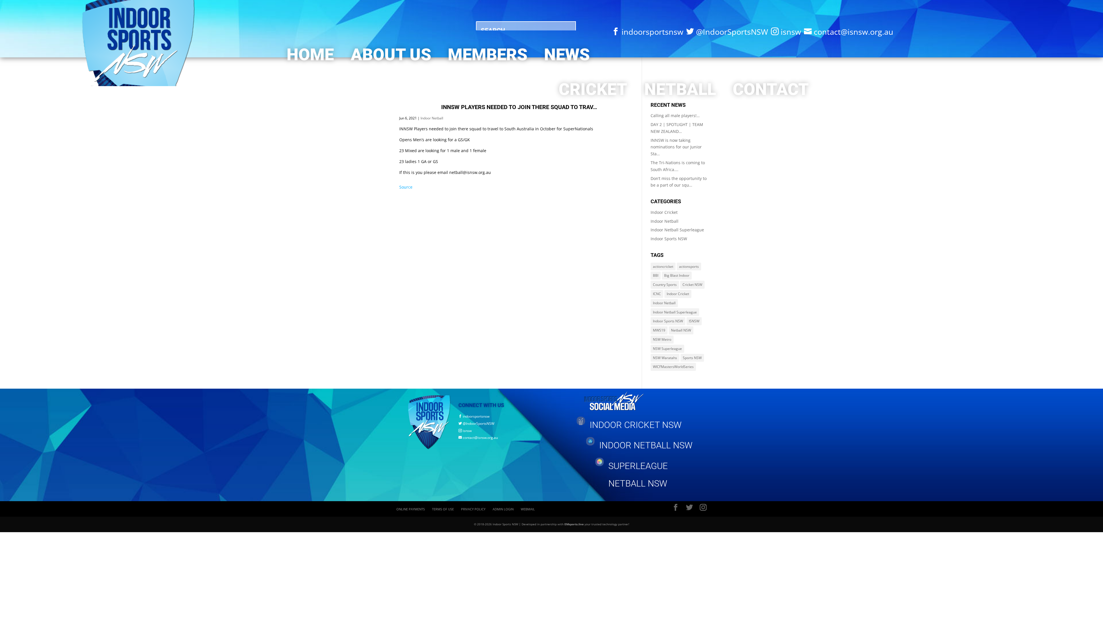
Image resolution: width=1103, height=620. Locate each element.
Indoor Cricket (664, 212)
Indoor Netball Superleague (677, 229)
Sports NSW (692, 357)
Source (405, 187)
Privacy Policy (473, 509)
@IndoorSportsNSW (476, 423)
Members (487, 54)
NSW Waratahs (665, 357)
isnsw (465, 430)
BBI (655, 275)
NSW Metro (662, 339)
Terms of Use (443, 509)
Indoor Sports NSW (669, 238)
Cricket (593, 89)
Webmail (528, 509)
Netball (680, 89)
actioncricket (663, 266)
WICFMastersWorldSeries (673, 366)
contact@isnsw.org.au (478, 437)
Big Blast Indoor (676, 275)
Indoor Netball (432, 118)
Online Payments (410, 509)
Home (310, 54)
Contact (771, 89)
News (567, 54)
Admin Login (503, 509)
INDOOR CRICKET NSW (636, 425)
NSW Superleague (667, 348)
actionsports (689, 266)
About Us (391, 54)
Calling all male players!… (675, 115)
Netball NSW (681, 330)
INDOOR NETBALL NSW (646, 445)
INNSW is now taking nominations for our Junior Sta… (676, 147)
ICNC (657, 293)
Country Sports (665, 284)
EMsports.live (574, 524)
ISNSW (694, 321)
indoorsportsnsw (473, 416)
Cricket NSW (692, 284)
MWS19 (659, 330)
